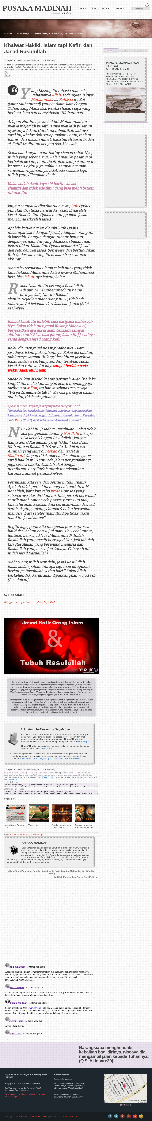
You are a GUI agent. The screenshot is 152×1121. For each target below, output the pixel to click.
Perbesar (125, 1105)
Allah (56, 95)
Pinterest (129, 1116)
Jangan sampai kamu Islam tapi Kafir (30, 602)
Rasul (18, 420)
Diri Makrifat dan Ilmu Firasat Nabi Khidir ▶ (76, 877)
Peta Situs (43, 1116)
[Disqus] (50, 922)
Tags (124, 51)
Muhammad (41, 99)
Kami (110, 51)
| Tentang (119, 8)
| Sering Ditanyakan (101, 8)
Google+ (122, 1116)
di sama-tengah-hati (19, 834)
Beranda (8, 34)
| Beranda (83, 8)
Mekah (51, 451)
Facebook (110, 1116)
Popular (139, 51)
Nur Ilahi (71, 433)
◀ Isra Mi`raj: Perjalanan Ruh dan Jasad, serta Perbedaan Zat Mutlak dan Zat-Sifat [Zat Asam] (51, 872)
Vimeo (135, 1116)
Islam (29, 277)
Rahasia (66, 99)
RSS (141, 1116)
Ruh (74, 206)
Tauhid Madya (22, 34)
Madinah (15, 455)
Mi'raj (32, 388)
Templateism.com (70, 1116)
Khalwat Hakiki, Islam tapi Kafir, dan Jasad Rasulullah (29, 772)
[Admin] (11, 779)
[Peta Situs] (47, 777)
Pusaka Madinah (37, 8)
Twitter (116, 1116)
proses (56, 491)
